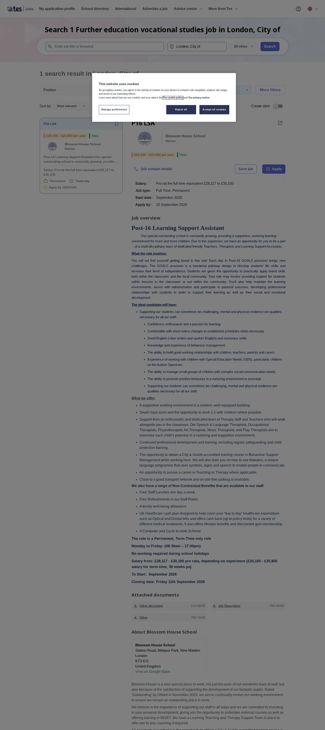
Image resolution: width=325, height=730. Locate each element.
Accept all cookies (214, 109)
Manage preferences (114, 109)
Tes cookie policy (173, 97)
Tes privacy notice (198, 97)
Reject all (181, 109)
